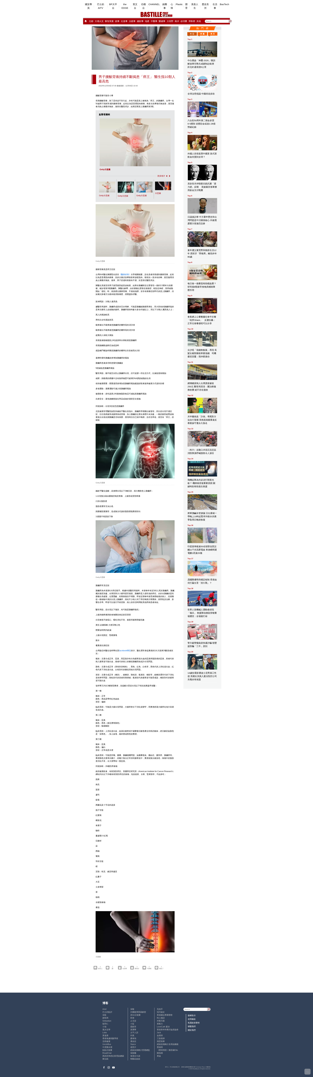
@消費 (183, 21)
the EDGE (125, 6)
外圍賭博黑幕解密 (138, 1012)
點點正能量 (107, 1050)
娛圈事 (164, 6)
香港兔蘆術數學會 (110, 1038)
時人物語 (161, 1018)
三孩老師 (161, 1038)
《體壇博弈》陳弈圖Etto (167, 1050)
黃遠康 (105, 1035)
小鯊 (132, 1024)
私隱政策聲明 (194, 1023)
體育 (186, 6)
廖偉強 (133, 1038)
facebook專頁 (125, 651)
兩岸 (177, 21)
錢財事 (140, 21)
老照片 (133, 1047)
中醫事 (154, 21)
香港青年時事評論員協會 (167, 1030)
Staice (133, 1044)
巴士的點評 (107, 1012)
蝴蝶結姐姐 (135, 1059)
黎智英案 (109, 21)
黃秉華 (133, 1030)
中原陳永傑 (107, 1047)
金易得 (160, 1035)
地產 (147, 21)
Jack (159, 1033)
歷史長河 (205, 6)
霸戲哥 (133, 1027)
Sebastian (106, 1021)
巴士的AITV (100, 6)
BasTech (224, 4)
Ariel (104, 1009)
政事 (117, 21)
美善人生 (194, 6)
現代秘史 (161, 1012)
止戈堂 (133, 1021)
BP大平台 (113, 6)
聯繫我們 (192, 1026)
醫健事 (162, 21)
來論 (159, 1056)
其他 (198, 21)
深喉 (132, 1009)
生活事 (215, 6)
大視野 (170, 21)
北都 (91, 21)
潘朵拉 (133, 1041)
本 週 (202, 34)
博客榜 (192, 21)
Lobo (104, 1033)
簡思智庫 (161, 1041)
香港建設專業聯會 (165, 1015)
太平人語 (134, 1033)
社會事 (124, 21)
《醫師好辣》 (125, 274)
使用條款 (192, 1019)
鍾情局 (105, 1018)
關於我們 (192, 1030)
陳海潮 (160, 1053)
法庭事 (132, 21)
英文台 (135, 6)
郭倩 (132, 1018)
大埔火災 (99, 21)
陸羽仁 (105, 1024)
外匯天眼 (161, 1021)
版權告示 (192, 1015)
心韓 (172, 6)
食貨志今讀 (135, 1056)
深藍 (104, 1015)
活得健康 (106, 1041)
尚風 (132, 1035)
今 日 (192, 34)
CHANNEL (154, 4)
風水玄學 (106, 1030)
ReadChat (106, 1053)
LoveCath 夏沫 (163, 1027)
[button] (166, 176)
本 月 (212, 34)
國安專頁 (88, 6)
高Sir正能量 (135, 1015)
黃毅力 (160, 1024)
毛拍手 (160, 1009)
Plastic (179, 4)
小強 (104, 1027)
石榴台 (143, 6)
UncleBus (106, 1044)
